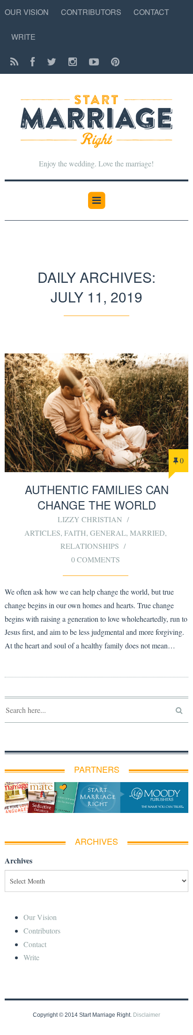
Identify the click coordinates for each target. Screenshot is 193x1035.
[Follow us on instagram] (72, 62)
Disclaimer (146, 1015)
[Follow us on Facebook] (32, 62)
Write (23, 36)
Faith (75, 533)
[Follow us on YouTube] (93, 62)
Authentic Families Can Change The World (97, 497)
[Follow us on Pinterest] (112, 62)
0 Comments (95, 559)
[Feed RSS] (14, 62)
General (108, 533)
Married (147, 533)
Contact (151, 12)
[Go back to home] (96, 115)
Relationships (89, 546)
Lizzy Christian (90, 519)
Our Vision (27, 12)
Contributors (91, 12)
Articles (42, 533)
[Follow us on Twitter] (51, 62)
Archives (18, 860)
